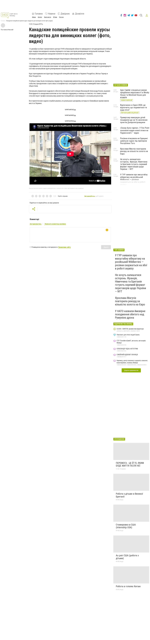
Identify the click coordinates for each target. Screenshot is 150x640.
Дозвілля (79, 14)
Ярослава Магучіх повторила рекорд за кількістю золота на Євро (134, 151)
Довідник (65, 14)
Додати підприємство (131, 370)
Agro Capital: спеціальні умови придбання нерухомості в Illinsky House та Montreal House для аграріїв (134, 94)
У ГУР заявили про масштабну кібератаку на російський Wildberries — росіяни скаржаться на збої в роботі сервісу (134, 179)
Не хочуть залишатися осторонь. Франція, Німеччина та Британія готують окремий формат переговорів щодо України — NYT (133, 164)
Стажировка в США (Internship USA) (126, 526)
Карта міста (47, 17)
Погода (61, 17)
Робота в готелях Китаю (128, 586)
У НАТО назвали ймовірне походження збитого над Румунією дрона (130, 314)
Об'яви (55, 17)
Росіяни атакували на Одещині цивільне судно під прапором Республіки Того (134, 140)
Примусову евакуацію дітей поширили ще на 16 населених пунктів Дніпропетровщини (133, 120)
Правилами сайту (64, 247)
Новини (51, 14)
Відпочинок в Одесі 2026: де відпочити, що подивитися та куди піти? (133, 107)
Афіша (34, 17)
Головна (39, 14)
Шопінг (40, 17)
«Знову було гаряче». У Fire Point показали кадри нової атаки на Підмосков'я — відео (134, 130)
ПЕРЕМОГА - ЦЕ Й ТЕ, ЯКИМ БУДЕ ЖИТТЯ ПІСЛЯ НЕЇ (130, 464)
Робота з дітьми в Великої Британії (129, 495)
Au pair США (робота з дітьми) (127, 557)
